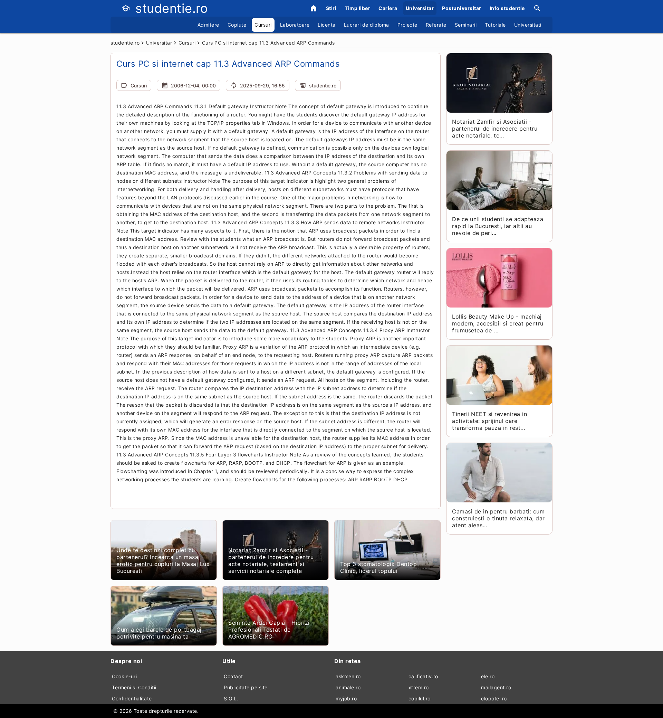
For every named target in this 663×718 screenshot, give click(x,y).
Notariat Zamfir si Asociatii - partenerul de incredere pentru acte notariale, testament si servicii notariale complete (271, 560)
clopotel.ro (494, 698)
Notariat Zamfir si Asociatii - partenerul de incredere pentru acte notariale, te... (494, 128)
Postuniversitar (461, 8)
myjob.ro (346, 698)
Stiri (331, 8)
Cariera (387, 8)
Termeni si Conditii (134, 687)
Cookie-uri (124, 676)
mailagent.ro (496, 687)
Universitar (420, 8)
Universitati (527, 25)
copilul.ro (420, 698)
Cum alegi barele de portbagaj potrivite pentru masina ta (159, 633)
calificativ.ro (423, 676)
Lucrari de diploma (366, 25)
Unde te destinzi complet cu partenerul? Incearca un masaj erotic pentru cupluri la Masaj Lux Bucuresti (163, 560)
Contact (233, 676)
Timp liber (357, 8)
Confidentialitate (132, 698)
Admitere (208, 25)
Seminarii (466, 25)
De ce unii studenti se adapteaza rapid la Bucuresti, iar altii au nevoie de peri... (497, 226)
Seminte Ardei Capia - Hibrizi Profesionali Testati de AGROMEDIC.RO (269, 629)
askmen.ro (348, 676)
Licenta (327, 25)
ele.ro (487, 676)
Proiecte (407, 25)
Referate (436, 25)
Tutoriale (495, 25)
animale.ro (348, 687)
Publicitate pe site (246, 687)
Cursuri (263, 25)
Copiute (237, 25)
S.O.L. (231, 698)
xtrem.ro (419, 687)
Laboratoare (295, 25)
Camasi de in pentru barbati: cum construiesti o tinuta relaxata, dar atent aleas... (498, 518)
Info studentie (507, 8)
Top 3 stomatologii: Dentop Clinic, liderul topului (378, 567)
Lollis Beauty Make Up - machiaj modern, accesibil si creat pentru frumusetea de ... (498, 323)
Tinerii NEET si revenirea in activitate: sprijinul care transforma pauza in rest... (489, 420)
